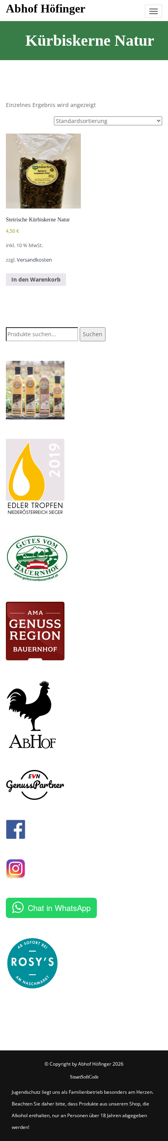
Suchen (92, 334)
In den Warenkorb (36, 279)
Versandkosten (34, 260)
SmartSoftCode (84, 1077)
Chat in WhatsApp (59, 907)
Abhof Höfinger (45, 8)
